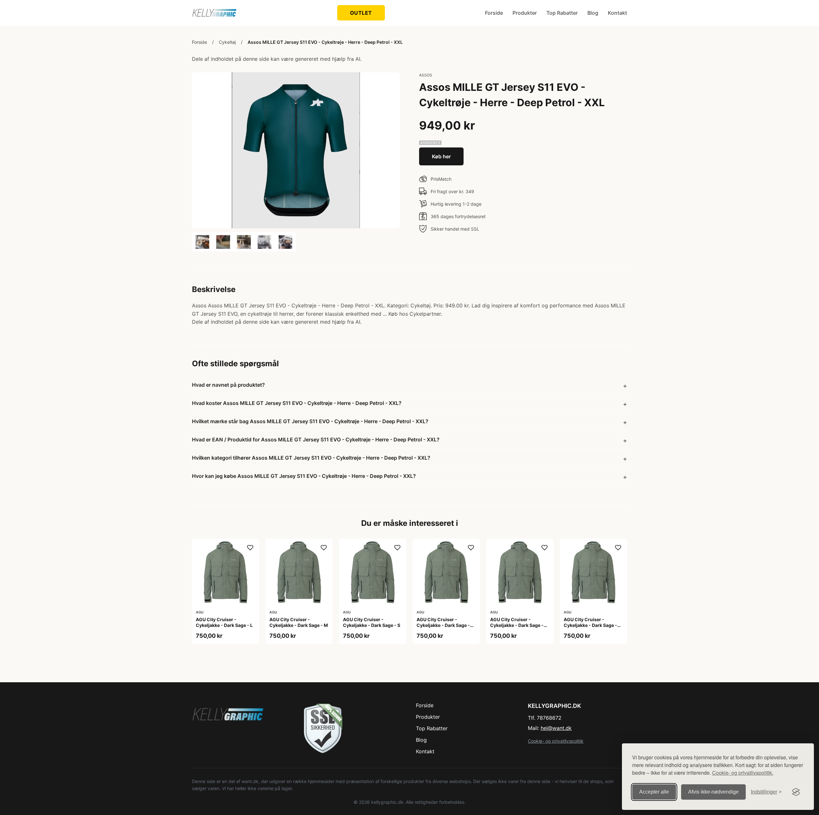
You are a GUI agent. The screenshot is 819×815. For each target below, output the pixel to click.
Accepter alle (654, 792)
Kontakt (617, 13)
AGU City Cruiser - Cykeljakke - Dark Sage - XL (443, 625)
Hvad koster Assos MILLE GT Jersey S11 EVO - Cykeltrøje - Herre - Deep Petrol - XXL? (297, 403)
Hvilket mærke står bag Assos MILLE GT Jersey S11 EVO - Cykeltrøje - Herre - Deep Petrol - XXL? (310, 421)
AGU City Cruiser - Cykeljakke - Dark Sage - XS (517, 625)
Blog (592, 13)
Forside (494, 13)
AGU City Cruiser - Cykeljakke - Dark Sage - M (298, 622)
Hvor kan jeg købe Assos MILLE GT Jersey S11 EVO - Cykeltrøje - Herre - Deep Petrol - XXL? (304, 476)
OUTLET (361, 13)
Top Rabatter (562, 13)
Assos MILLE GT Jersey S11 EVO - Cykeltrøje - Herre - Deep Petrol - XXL (325, 42)
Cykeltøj (227, 42)
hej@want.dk (556, 728)
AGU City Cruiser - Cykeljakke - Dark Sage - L (224, 622)
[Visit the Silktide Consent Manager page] (796, 792)
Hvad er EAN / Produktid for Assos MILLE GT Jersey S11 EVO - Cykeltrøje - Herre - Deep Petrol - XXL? (316, 439)
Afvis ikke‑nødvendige (713, 792)
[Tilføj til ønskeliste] (250, 547)
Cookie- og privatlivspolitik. (742, 772)
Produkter (525, 13)
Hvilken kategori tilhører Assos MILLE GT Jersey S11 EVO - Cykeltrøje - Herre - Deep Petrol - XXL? (311, 458)
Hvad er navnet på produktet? (228, 385)
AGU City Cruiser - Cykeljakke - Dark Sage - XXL (590, 625)
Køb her (441, 156)
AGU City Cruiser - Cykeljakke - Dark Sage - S (371, 622)
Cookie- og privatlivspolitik (556, 741)
